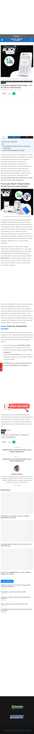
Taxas (31, 81)
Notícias (2, 81)
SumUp (6, 81)
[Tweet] (27, 137)
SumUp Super (15, 81)
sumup (3, 437)
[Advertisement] (17, 17)
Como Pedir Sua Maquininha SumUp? (14, 150)
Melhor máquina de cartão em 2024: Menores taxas (14, 604)
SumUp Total (26, 81)
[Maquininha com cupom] (17, 708)
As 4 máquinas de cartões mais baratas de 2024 (13, 592)
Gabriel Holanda (5, 89)
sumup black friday (10, 437)
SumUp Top (21, 81)
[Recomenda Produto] (17, 717)
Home (2, 79)
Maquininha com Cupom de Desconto (21, 731)
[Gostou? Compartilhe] (14, 137)
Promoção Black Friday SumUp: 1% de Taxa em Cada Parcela (16, 147)
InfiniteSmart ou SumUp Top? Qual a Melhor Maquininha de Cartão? (15, 516)
